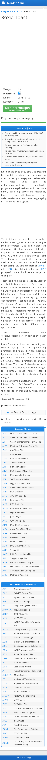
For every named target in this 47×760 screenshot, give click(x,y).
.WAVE (5, 737)
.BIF (4, 589)
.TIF (4, 558)
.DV (3, 512)
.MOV (4, 529)
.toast (7, 412)
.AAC (4, 570)
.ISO (10, 269)
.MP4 (4, 541)
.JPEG (4, 720)
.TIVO (4, 733)
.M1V (4, 687)
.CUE (4, 450)
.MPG (4, 537)
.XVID (4, 554)
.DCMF (5, 729)
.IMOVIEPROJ (8, 610)
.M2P (4, 446)
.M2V (4, 618)
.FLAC (4, 433)
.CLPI (4, 641)
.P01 (4, 725)
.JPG (4, 516)
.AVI (4, 487)
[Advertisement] (23, 46)
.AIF (4, 437)
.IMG (4, 475)
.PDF (4, 708)
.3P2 (4, 662)
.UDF (4, 658)
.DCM (4, 646)
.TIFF (4, 605)
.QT (4, 679)
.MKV (4, 575)
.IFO (4, 566)
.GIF (4, 442)
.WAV (4, 521)
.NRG (4, 712)
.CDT (4, 454)
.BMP (4, 466)
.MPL (4, 691)
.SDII (4, 716)
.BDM (4, 650)
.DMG (4, 525)
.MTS (4, 496)
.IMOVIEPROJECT (10, 675)
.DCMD (5, 743)
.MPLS (5, 629)
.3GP (4, 479)
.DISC (43, 269)
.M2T (4, 491)
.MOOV (5, 696)
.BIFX (4, 666)
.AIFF (4, 671)
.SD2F (4, 654)
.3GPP (5, 614)
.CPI (4, 623)
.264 (4, 597)
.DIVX (4, 471)
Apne (15, 3)
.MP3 (4, 504)
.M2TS (5, 508)
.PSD (4, 633)
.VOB (4, 545)
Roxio (19, 11)
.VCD (4, 550)
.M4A (4, 533)
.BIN (4, 601)
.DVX (4, 704)
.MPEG (5, 700)
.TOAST (42, 265)
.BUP (4, 593)
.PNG (4, 562)
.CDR (4, 458)
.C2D (4, 637)
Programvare (8, 11)
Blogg (29, 758)
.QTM (4, 683)
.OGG (4, 483)
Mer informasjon (17, 108)
